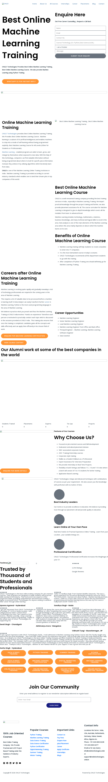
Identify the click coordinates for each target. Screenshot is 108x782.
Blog (94, 4)
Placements (85, 4)
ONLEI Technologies (9, 133)
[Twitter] (14, 763)
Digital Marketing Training (39, 749)
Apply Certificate (63, 749)
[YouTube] (20, 763)
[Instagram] (4, 763)
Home (34, 4)
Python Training (36, 735)
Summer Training (36, 752)
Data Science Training (38, 740)
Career (74, 4)
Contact (101, 4)
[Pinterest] (17, 763)
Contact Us (61, 735)
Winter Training (35, 755)
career (47, 302)
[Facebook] (7, 763)
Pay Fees (60, 738)
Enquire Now (61, 740)
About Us (43, 4)
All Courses (54, 4)
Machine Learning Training (39, 738)
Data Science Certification (39, 743)
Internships (65, 4)
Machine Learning (8, 152)
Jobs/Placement (63, 743)
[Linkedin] (10, 763)
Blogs (59, 755)
